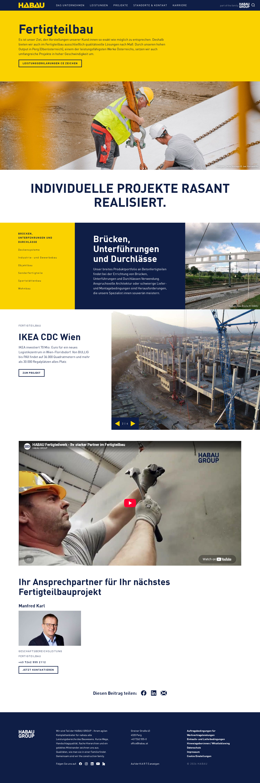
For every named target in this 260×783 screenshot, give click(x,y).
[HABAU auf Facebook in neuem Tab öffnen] (80, 764)
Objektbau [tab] (25, 265)
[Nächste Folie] (132, 423)
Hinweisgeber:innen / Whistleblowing (208, 743)
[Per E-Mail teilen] (163, 693)
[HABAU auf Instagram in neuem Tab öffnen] (86, 764)
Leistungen (99, 5)
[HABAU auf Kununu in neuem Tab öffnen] (103, 764)
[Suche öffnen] (254, 5)
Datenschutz (194, 747)
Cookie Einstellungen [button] (199, 756)
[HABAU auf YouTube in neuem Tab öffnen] (98, 764)
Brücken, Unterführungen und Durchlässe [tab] (35, 238)
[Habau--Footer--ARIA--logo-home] (26, 734)
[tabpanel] (130, 266)
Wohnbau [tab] (24, 288)
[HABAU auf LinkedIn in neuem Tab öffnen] (92, 764)
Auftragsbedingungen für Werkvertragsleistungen (201, 733)
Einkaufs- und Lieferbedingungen (206, 739)
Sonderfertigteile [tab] (30, 273)
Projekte (120, 5)
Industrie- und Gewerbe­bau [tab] (37, 257)
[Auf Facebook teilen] (143, 693)
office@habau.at (139, 743)
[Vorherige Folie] (117, 423)
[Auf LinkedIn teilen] (153, 693)
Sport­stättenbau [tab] (29, 280)
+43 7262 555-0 (139, 739)
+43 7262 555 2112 (32, 662)
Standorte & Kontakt (150, 5)
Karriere (180, 5)
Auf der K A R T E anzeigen (145, 763)
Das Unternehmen (70, 5)
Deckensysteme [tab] (29, 249)
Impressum (193, 751)
